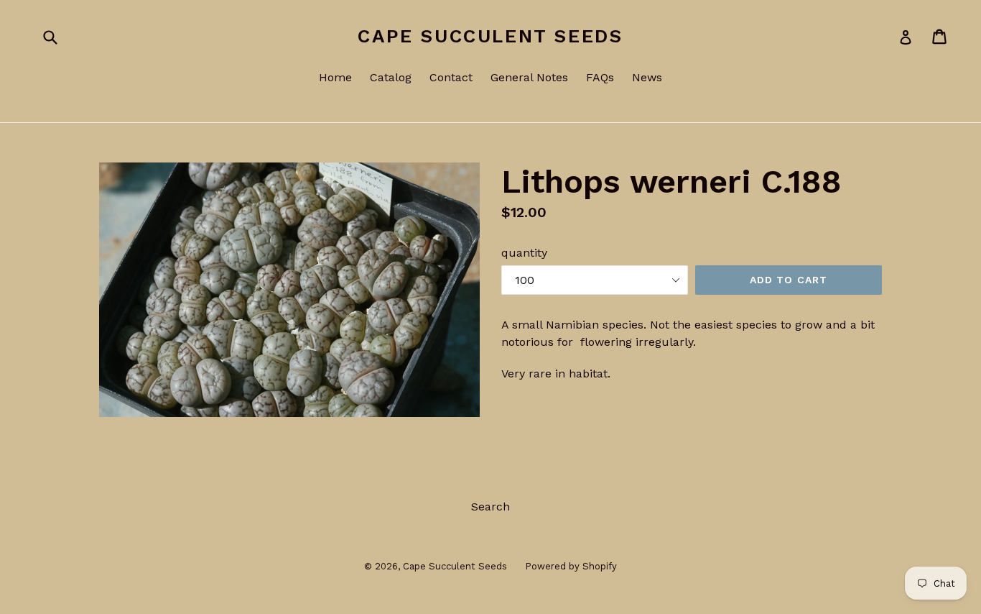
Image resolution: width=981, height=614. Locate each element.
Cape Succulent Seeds (490, 36)
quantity (524, 253)
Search (490, 506)
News (647, 77)
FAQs (600, 77)
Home (335, 77)
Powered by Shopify (571, 566)
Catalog (391, 77)
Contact (451, 77)
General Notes (529, 77)
